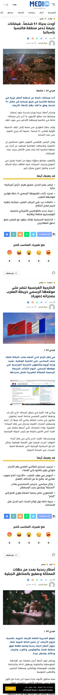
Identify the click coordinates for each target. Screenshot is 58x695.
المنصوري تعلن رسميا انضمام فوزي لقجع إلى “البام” (30, 495)
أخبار (50, 564)
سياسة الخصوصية (45, 689)
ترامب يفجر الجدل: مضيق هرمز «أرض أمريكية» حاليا (29, 186)
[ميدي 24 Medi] (39, 4)
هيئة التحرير (42, 43)
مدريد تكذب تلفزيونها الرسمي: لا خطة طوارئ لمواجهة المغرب (29, 195)
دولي (42, 18)
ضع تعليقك (10, 273)
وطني (41, 282)
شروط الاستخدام (30, 689)
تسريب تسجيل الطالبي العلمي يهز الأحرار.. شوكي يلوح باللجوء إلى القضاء (31, 468)
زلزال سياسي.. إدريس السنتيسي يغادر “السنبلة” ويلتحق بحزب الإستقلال (33, 486)
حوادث (50, 18)
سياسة (49, 282)
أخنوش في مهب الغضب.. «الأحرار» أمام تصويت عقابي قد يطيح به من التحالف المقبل (29, 477)
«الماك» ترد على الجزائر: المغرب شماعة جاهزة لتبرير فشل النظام (29, 204)
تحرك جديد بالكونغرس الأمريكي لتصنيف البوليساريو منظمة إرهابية (32, 213)
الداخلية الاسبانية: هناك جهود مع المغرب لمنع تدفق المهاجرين (29, 221)
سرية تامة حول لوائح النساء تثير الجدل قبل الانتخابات (31, 503)
